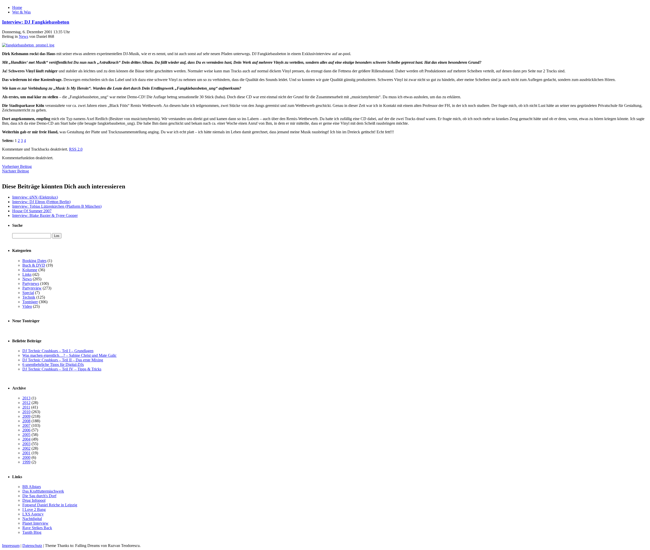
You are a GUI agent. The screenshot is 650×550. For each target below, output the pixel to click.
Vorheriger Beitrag (17, 166)
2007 (26, 425)
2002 (26, 448)
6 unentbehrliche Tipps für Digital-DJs (53, 364)
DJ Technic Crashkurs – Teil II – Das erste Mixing (62, 360)
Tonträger (30, 302)
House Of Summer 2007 (32, 211)
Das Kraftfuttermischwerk (43, 491)
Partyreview (32, 288)
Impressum (11, 545)
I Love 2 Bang (34, 509)
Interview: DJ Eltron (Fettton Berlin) (41, 202)
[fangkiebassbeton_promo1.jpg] (28, 45)
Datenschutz (32, 545)
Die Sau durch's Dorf (39, 496)
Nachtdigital (32, 518)
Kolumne (29, 270)
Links (26, 274)
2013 (26, 398)
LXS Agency (33, 514)
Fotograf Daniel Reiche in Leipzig (49, 505)
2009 (26, 416)
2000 (26, 457)
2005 (26, 434)
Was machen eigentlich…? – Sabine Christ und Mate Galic (69, 355)
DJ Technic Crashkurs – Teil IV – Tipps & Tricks (61, 369)
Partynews (30, 283)
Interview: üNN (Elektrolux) (35, 197)
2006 (26, 430)
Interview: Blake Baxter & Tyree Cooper (45, 215)
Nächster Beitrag (15, 171)
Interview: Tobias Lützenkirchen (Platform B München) (57, 206)
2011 (26, 407)
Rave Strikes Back (37, 528)
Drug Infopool (33, 500)
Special (28, 292)
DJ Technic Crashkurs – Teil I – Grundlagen (57, 351)
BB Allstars (31, 486)
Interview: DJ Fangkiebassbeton (35, 22)
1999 (26, 462)
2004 (26, 439)
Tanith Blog (31, 532)
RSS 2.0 (76, 149)
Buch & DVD (33, 265)
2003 (26, 444)
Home (17, 7)
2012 (26, 402)
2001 (26, 453)
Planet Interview (35, 523)
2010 (26, 412)
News (23, 36)
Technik (28, 297)
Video (27, 306)
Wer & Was (21, 12)
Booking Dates (34, 260)
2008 (26, 421)
